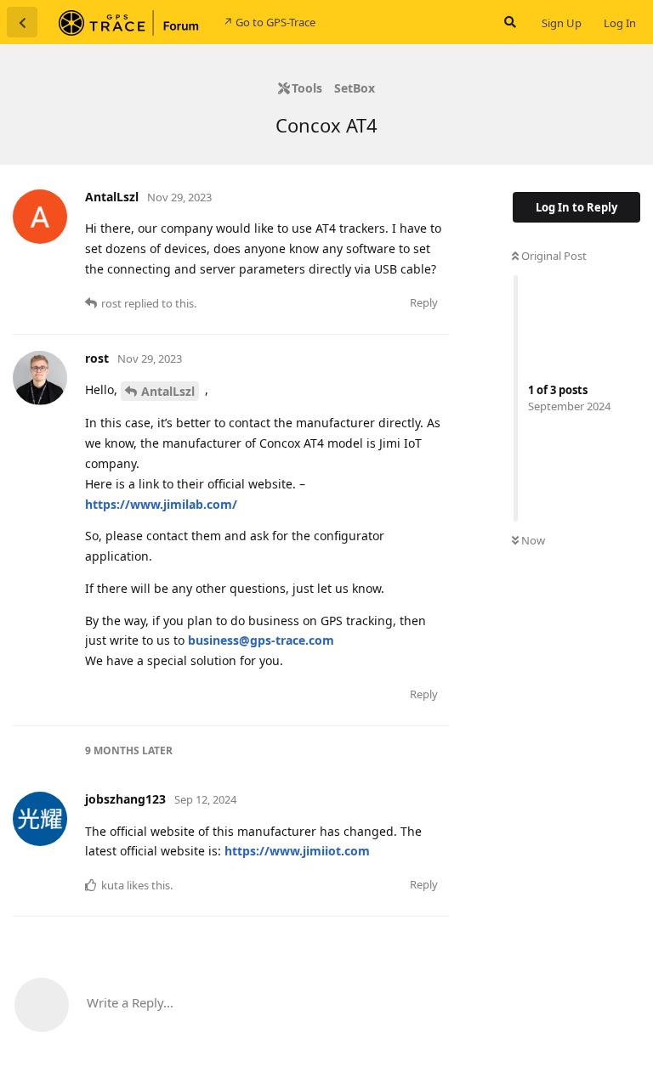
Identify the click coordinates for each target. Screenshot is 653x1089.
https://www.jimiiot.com (297, 851)
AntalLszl (168, 391)
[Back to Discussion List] (22, 22)
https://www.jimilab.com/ (161, 504)
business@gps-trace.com (261, 640)
